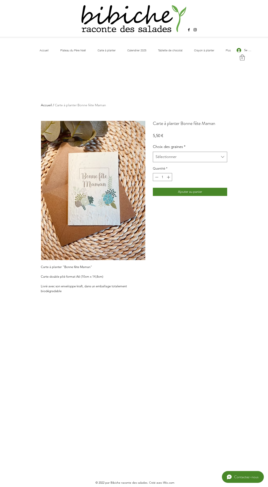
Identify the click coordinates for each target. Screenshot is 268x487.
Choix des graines (169, 146)
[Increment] (169, 177)
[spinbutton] (162, 177)
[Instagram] (195, 30)
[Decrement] (156, 177)
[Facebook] (189, 30)
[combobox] (190, 157)
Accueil (46, 105)
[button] (242, 57)
